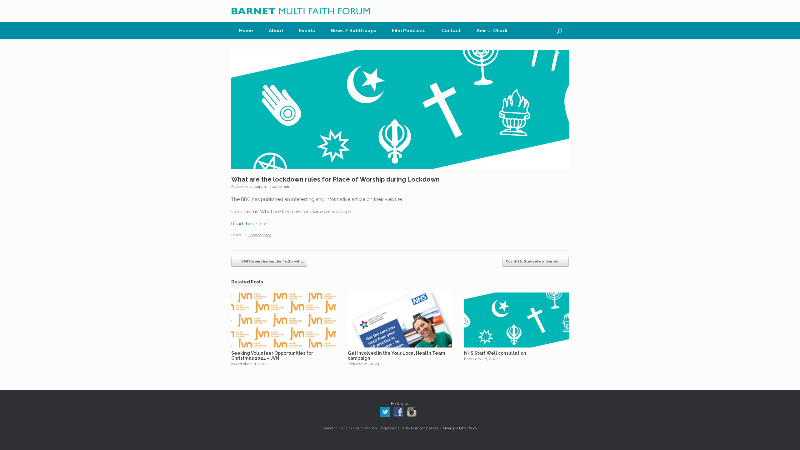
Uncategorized (260, 235)
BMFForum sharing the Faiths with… (269, 261)
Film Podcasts (409, 30)
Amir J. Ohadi (492, 30)
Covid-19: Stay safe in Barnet (535, 261)
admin (289, 186)
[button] (559, 30)
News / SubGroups (353, 30)
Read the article (249, 224)
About (276, 30)
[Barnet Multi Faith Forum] (300, 11)
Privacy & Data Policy (460, 428)
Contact (451, 30)
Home (246, 30)
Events (307, 30)
